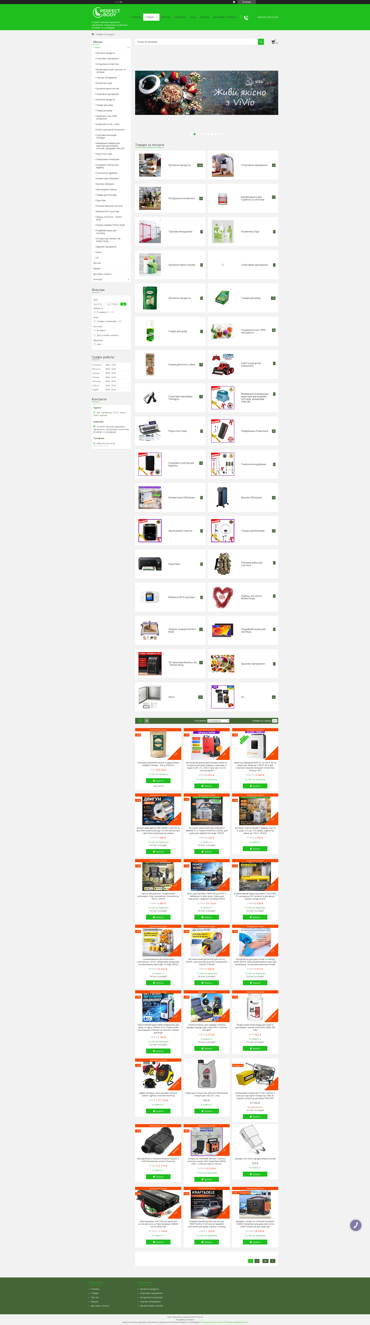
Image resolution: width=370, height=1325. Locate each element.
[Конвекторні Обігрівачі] (150, 497)
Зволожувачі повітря (180, 530)
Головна (136, 17)
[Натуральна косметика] (150, 198)
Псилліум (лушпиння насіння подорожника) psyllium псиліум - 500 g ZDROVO (158, 764)
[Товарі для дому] (150, 331)
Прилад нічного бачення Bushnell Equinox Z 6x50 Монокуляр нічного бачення (158, 1160)
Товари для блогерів (253, 530)
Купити (159, 780)
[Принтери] (150, 563)
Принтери (174, 564)
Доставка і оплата (102, 274)
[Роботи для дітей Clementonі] (222, 364)
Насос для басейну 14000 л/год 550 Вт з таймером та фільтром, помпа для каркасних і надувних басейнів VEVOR (206, 896)
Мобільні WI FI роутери (181, 597)
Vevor (171, 696)
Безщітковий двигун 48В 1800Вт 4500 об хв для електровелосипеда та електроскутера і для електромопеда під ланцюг (158, 830)
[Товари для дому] (222, 298)
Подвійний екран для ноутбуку (253, 630)
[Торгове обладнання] (150, 231)
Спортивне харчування (254, 165)
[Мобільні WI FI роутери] (150, 597)
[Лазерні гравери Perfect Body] (150, 630)
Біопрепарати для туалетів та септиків (252, 198)
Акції (193, 17)
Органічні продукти (179, 165)
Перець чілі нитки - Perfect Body (252, 597)
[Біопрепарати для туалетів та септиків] (222, 198)
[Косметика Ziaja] (223, 231)
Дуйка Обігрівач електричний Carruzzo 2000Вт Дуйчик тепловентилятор (158, 1094)
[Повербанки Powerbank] (222, 431)
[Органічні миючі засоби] (150, 264)
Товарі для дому (177, 331)
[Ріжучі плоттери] (149, 431)
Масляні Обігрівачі (251, 497)
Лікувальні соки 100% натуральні (253, 331)
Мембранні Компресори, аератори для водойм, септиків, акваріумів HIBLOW (255, 397)
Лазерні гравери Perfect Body (182, 630)
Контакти (180, 17)
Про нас (166, 17)
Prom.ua (199, 1317)
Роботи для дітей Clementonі (251, 364)
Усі (242, 696)
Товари (149, 17)
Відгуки (204, 17)
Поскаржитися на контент (212, 1322)
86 (265, 1261)
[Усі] (222, 696)
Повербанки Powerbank (254, 431)
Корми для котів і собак (181, 364)
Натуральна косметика (181, 198)
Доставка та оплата (224, 17)
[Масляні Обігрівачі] (222, 497)
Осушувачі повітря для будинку (181, 464)
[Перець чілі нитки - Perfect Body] (222, 597)
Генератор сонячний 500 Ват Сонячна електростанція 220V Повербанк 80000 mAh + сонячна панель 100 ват (206, 1161)
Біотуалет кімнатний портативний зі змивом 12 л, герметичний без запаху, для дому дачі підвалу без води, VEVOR (206, 830)
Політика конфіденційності (236, 1322)
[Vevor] (150, 696)
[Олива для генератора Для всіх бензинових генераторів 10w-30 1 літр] (207, 1074)
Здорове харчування (253, 663)
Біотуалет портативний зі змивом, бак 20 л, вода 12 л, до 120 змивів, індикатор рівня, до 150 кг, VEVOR (255, 830)
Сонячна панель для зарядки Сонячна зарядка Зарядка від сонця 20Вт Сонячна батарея (206, 1027)
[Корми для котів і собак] (150, 364)
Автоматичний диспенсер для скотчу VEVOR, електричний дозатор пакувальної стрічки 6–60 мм (206, 962)
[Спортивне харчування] (223, 165)
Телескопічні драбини (253, 464)
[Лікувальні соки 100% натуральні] (222, 331)
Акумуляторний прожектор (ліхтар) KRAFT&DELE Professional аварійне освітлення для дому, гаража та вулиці (207, 1224)
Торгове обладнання (180, 231)
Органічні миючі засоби (181, 264)
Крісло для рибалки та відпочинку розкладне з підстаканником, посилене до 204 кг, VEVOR (158, 896)
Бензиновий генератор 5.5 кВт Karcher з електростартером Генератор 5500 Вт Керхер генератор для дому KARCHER (255, 1096)
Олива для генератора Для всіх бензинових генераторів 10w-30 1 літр (206, 1094)
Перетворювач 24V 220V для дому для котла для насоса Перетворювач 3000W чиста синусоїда (158, 1224)
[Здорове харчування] (222, 663)
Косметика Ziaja (250, 231)
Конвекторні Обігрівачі (181, 497)
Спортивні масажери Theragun (180, 398)
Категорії (97, 279)
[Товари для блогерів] (222, 530)
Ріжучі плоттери (177, 431)
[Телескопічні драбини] (222, 464)
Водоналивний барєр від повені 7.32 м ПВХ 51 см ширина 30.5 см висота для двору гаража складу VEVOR (255, 896)
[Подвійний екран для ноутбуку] (222, 630)
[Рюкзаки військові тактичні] (222, 563)
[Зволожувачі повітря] (150, 530)
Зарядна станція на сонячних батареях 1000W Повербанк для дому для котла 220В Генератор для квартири (255, 1224)
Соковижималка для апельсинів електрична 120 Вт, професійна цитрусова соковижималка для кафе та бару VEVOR (158, 962)
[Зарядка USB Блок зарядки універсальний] (255, 1140)
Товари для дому (251, 298)
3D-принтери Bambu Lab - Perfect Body (182, 664)
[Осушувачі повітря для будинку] (150, 464)
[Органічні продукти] (150, 165)
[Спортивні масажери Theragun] (150, 397)
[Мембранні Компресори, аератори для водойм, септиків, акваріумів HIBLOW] (222, 397)
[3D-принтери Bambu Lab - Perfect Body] (150, 663)
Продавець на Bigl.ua (185, 1319)
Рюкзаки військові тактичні (251, 564)
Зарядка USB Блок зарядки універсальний (255, 1158)
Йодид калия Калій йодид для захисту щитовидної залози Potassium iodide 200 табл (255, 1027)
